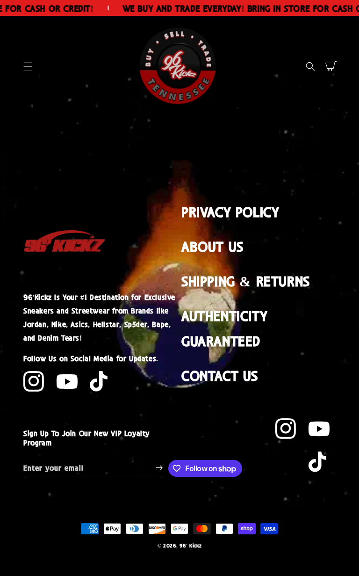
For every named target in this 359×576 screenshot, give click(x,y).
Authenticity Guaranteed (224, 328)
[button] (28, 66)
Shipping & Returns (245, 280)
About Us (212, 246)
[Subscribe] (159, 468)
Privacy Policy (230, 211)
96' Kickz (190, 545)
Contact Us (219, 375)
